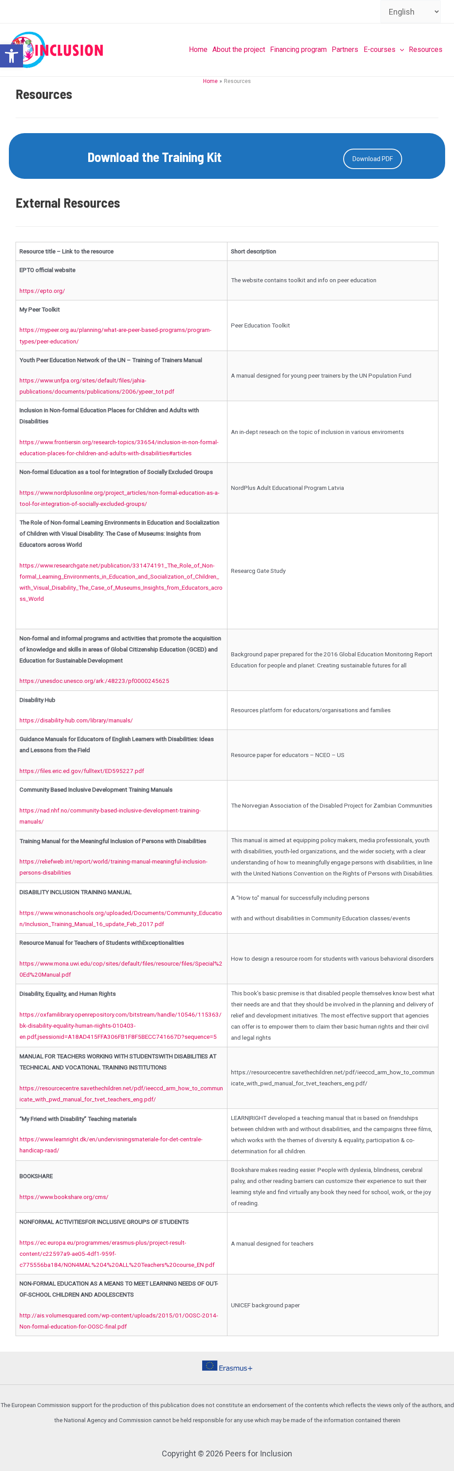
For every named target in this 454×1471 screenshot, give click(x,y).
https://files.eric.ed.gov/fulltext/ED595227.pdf (82, 770)
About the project (238, 49)
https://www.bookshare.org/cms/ (64, 1196)
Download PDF (372, 158)
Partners (345, 49)
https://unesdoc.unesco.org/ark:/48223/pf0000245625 (94, 680)
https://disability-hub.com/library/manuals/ (76, 720)
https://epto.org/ (42, 290)
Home (198, 49)
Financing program (298, 49)
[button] (11, 55)
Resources (425, 49)
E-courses (379, 49)
